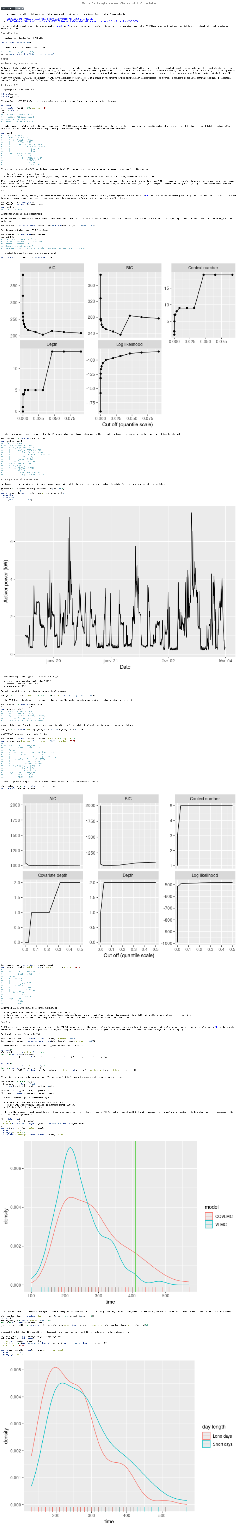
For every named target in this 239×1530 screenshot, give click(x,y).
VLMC (60, 26)
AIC (216, 1027)
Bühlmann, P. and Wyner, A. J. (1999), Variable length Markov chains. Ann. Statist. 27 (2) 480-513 (50, 19)
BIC (147, 195)
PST (69, 26)
